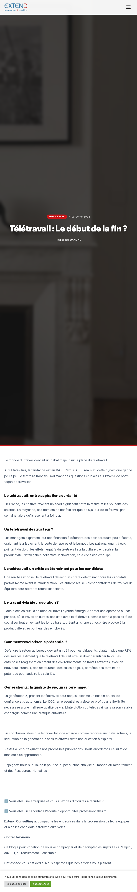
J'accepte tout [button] (40, 883)
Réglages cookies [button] (16, 883)
